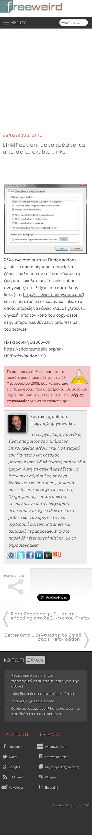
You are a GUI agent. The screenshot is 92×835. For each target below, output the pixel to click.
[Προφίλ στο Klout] (58, 558)
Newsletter (15, 787)
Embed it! (51, 787)
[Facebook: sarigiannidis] (30, 558)
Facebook (15, 747)
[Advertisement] (46, 83)
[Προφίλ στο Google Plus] (48, 558)
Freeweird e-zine (56, 757)
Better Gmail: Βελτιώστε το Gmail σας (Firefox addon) (43, 637)
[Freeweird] (38, 6)
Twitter (12, 757)
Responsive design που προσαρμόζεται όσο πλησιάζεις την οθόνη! (45, 680)
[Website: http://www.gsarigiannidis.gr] (11, 558)
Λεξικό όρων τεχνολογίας (62, 767)
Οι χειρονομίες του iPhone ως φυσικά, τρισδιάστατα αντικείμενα (45, 711)
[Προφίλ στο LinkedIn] (39, 558)
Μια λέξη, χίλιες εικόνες (32, 701)
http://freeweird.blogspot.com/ (53, 294)
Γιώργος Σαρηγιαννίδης (53, 423)
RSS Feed (15, 777)
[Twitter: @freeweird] (21, 558)
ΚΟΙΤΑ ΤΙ (23, 660)
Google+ (14, 767)
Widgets (50, 777)
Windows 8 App (55, 747)
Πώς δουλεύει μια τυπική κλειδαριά (43, 693)
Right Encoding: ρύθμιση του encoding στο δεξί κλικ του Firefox (50, 616)
